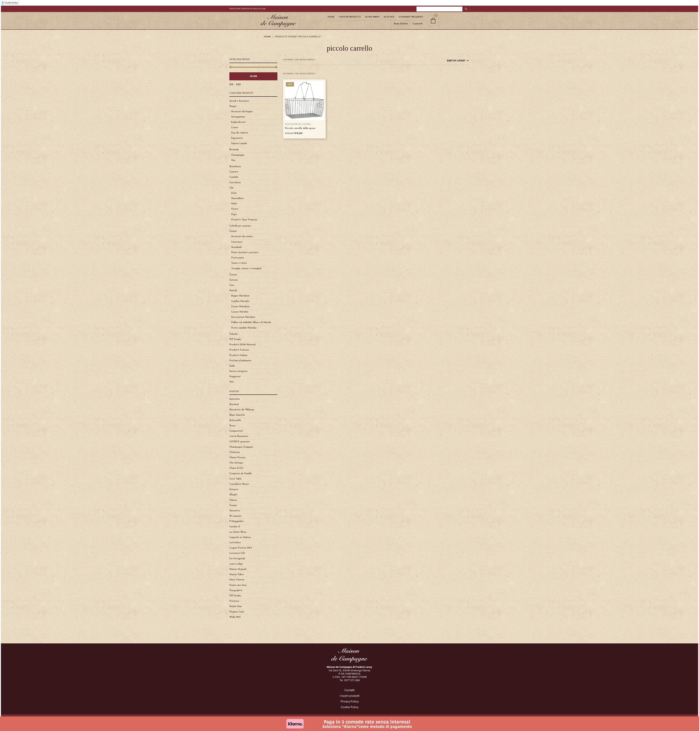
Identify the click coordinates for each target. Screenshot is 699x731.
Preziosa (234, 601)
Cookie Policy (349, 707)
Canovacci (236, 242)
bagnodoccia (238, 122)
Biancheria (235, 166)
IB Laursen (235, 516)
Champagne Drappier (241, 447)
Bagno (233, 106)
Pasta (234, 209)
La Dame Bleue (237, 532)
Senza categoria (238, 371)
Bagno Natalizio (240, 296)
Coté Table (235, 479)
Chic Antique (236, 463)
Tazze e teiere (239, 263)
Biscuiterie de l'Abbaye (241, 409)
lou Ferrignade (237, 558)
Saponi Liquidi (239, 143)
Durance (233, 489)
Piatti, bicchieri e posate (244, 252)
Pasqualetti (235, 590)
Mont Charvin (236, 580)
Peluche (233, 334)
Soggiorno (235, 376)
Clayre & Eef (236, 468)
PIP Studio (235, 339)
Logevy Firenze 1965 (240, 548)
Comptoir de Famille (240, 473)
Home (331, 17)
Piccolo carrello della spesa (300, 128)
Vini (233, 160)
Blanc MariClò (237, 415)
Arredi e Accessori (239, 101)
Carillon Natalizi (240, 301)
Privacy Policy (350, 701)
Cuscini (233, 275)
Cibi (231, 188)
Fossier (233, 505)
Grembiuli (236, 247)
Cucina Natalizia (240, 306)
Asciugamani (238, 117)
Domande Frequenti (411, 17)
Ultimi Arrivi (372, 17)
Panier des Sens (238, 585)
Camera (233, 172)
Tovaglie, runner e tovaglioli (246, 268)
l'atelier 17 (234, 527)
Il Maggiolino (236, 521)
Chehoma (234, 452)
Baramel (234, 404)
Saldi (232, 366)
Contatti (417, 23)
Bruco (232, 426)
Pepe (234, 214)
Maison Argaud (237, 569)
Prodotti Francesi (239, 350)
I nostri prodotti (350, 695)
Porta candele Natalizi (243, 328)
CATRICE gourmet (239, 442)
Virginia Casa (236, 612)
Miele (234, 204)
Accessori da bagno (242, 111)
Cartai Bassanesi (238, 436)
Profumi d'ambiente (240, 360)
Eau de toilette (239, 133)
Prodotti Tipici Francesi (244, 220)
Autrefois (234, 399)
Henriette (234, 511)
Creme (234, 127)
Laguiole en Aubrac (240, 537)
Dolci (234, 193)
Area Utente (401, 23)
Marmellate (237, 198)
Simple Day (235, 606)
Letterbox (235, 542)
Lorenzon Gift (237, 553)
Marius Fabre (236, 574)
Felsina (233, 500)
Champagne (237, 155)
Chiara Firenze (237, 457)
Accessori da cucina (241, 236)
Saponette (237, 138)
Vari (231, 382)
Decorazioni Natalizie (243, 317)
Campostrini (236, 431)
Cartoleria (235, 182)
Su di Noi (389, 17)
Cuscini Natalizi (239, 312)
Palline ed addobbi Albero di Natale (251, 322)
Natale (233, 290)
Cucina (233, 231)
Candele (233, 177)
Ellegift (233, 495)
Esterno (233, 280)
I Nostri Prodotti (350, 17)
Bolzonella (235, 420)
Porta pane (237, 258)
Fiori (231, 285)
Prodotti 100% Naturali (242, 344)
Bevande (234, 149)
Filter (253, 76)
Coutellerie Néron (239, 484)
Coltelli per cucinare (240, 226)
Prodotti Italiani (238, 355)
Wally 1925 (235, 617)
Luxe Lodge (236, 564)
